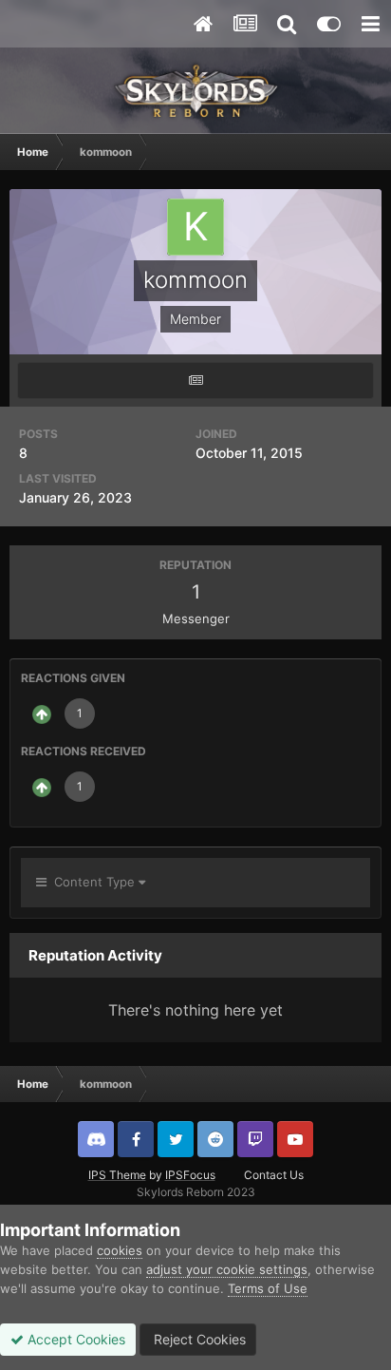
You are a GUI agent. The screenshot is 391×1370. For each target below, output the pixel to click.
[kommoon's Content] (195, 380)
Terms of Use (267, 1288)
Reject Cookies (198, 1339)
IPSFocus (190, 1175)
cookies (119, 1250)
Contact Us (274, 1175)
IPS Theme (117, 1175)
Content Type (93, 881)
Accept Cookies (74, 1339)
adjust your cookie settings (226, 1269)
